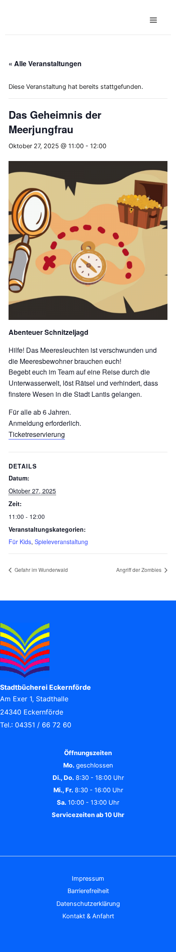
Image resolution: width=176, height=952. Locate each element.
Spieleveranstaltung (61, 541)
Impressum (88, 878)
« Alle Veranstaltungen (45, 63)
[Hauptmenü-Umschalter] (153, 20)
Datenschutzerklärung (88, 904)
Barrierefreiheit (88, 891)
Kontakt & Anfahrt (88, 916)
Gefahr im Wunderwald (40, 569)
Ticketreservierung (37, 434)
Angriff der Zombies (139, 569)
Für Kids (20, 541)
